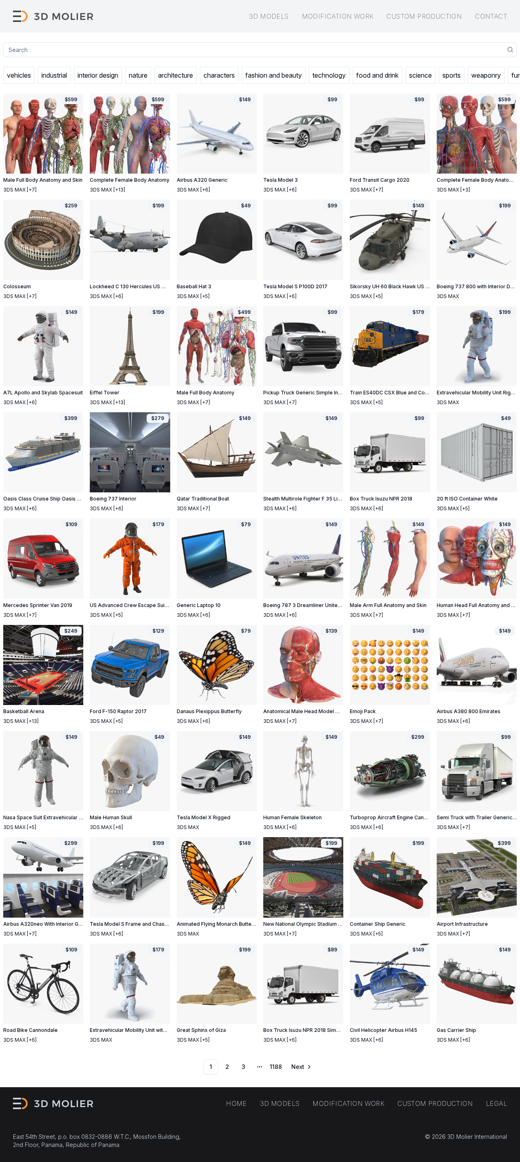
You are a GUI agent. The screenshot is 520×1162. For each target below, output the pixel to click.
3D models (269, 16)
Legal (496, 1103)
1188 (276, 1066)
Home (236, 1103)
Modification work (338, 16)
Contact (491, 16)
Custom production (424, 16)
